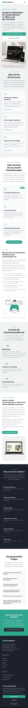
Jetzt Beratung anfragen (10, 432)
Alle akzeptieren (14, 696)
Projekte (4, 662)
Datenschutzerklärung (8, 693)
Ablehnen (14, 700)
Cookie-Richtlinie (20, 693)
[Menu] (24, 2)
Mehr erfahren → (8, 109)
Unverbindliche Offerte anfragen (14, 34)
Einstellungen (14, 703)
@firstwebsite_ (7, 677)
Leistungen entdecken (14, 38)
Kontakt (4, 667)
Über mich (4, 665)
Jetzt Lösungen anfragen (14, 242)
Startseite (4, 658)
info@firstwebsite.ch (9, 675)
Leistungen (5, 660)
